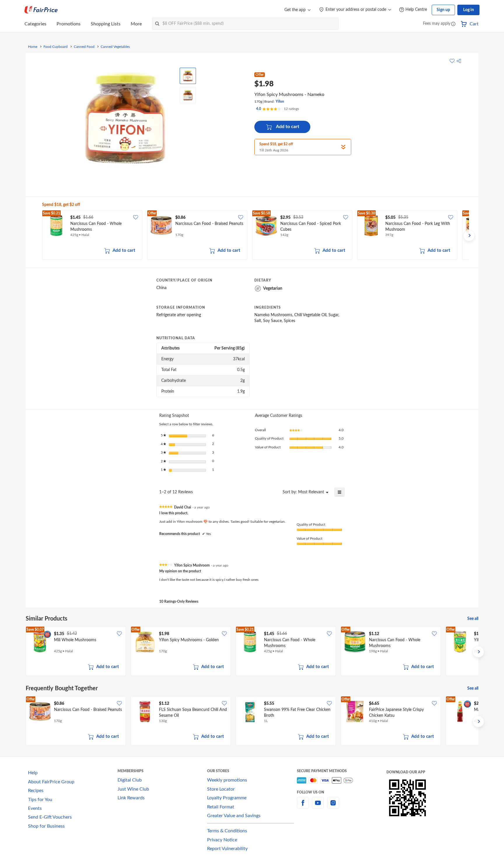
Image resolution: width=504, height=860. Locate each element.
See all (472, 619)
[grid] (255, 235)
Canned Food (84, 46)
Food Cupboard (55, 46)
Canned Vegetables (115, 46)
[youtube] (318, 806)
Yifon (280, 101)
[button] (453, 24)
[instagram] (333, 806)
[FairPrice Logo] (41, 10)
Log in (468, 10)
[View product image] (188, 75)
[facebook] (303, 806)
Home (32, 46)
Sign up (443, 10)
